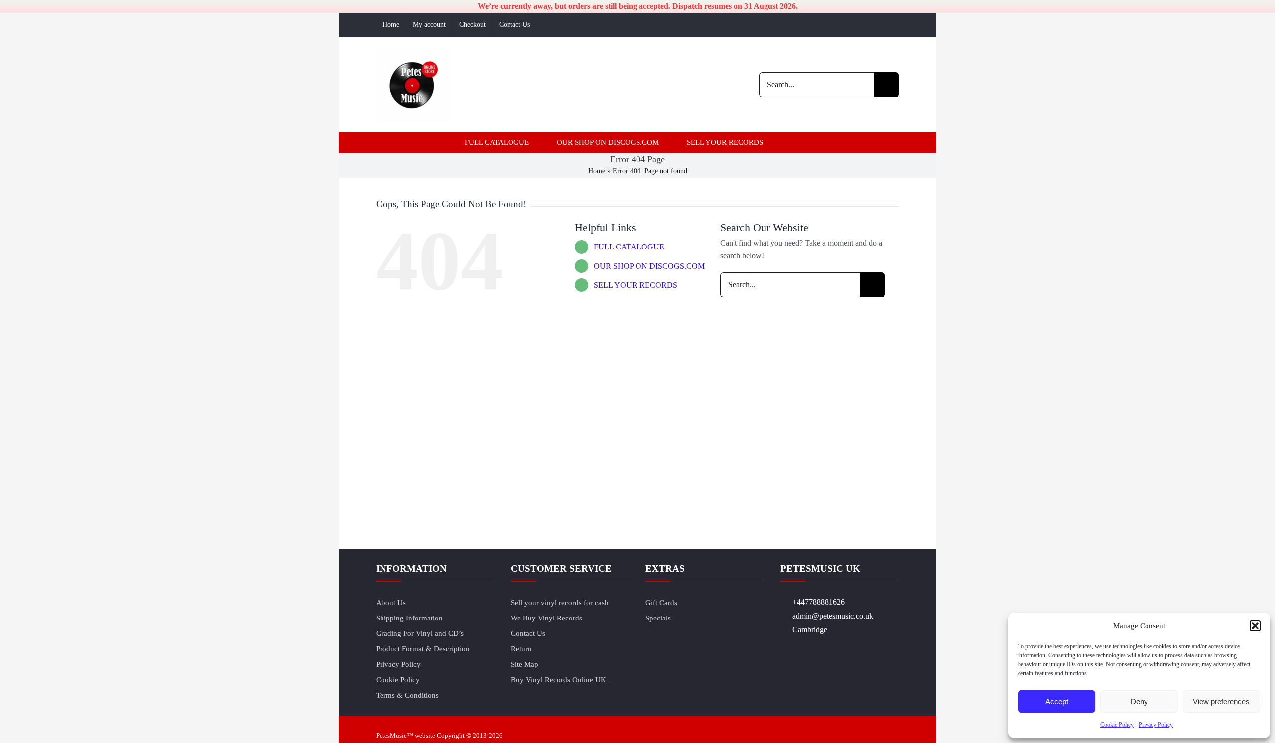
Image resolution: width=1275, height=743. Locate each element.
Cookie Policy (1117, 724)
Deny (1139, 701)
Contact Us (528, 633)
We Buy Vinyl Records (546, 618)
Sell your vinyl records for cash (560, 603)
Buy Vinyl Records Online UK (558, 680)
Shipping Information (409, 618)
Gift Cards (661, 603)
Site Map (524, 664)
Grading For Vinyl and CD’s (420, 633)
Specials (658, 618)
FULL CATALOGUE (629, 247)
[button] (1255, 626)
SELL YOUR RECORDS (635, 285)
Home (596, 171)
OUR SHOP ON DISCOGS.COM (649, 266)
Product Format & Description (423, 649)
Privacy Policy (1156, 724)
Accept (1056, 701)
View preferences (1221, 701)
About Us (391, 603)
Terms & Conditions (407, 695)
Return (521, 649)
